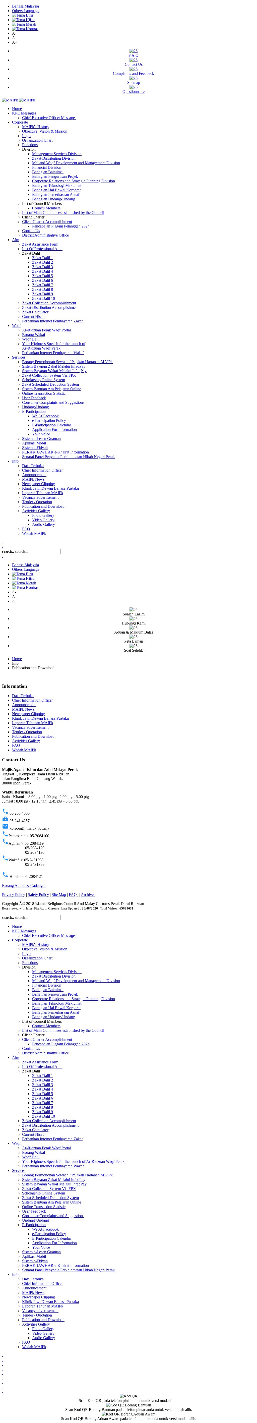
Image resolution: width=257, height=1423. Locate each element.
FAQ (26, 529)
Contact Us (134, 64)
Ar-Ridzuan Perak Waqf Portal (46, 330)
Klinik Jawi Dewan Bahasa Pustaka (50, 488)
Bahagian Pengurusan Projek (55, 176)
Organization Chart (37, 140)
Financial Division (46, 167)
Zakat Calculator (35, 312)
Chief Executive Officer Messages (49, 118)
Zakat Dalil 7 (42, 285)
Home (17, 108)
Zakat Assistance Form (40, 244)
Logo (26, 136)
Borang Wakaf (33, 334)
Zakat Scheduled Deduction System (50, 384)
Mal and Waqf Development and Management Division (76, 163)
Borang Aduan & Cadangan (24, 885)
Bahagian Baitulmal (47, 172)
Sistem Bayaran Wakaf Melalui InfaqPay (54, 371)
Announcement (34, 475)
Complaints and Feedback (133, 73)
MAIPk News (33, 479)
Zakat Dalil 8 (42, 289)
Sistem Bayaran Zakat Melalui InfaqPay (53, 366)
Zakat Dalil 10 (43, 298)
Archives (88, 894)
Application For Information (54, 429)
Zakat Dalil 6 (42, 280)
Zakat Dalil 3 (42, 267)
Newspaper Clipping (38, 484)
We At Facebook (45, 416)
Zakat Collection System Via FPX (49, 375)
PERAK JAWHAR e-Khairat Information (55, 452)
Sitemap (133, 82)
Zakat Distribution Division (54, 158)
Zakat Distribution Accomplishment (50, 307)
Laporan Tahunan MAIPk (42, 493)
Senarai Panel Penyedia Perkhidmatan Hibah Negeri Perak (68, 456)
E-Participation (34, 411)
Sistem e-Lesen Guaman (41, 438)
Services (18, 357)
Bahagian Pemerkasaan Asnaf (55, 194)
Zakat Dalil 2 (42, 262)
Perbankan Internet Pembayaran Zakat (52, 321)
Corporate (20, 122)
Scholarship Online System (43, 380)
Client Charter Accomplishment (47, 221)
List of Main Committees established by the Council (63, 212)
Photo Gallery (43, 515)
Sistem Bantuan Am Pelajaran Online (51, 389)
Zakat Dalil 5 (42, 276)
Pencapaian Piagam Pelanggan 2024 (61, 226)
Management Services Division (57, 154)
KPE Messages (24, 113)
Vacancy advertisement (40, 497)
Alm (15, 240)
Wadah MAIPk (34, 533)
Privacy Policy (13, 894)
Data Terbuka (33, 466)
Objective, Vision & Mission (44, 131)
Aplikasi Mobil (34, 443)
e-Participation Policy (49, 420)
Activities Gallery (36, 511)
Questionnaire (133, 91)
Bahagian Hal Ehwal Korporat (56, 190)
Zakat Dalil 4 (42, 271)
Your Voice (41, 434)
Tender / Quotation (37, 502)
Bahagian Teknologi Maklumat (56, 185)
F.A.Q (133, 55)
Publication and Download (43, 506)
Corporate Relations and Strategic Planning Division (73, 181)
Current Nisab (33, 316)
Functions (30, 145)
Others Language (25, 11)
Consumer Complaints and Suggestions (53, 402)
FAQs (73, 894)
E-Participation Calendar (51, 425)
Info (15, 461)
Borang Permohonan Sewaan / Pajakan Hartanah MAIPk (67, 362)
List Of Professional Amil (42, 249)
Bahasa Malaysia (25, 6)
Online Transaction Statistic (44, 393)
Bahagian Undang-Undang (53, 199)
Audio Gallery (43, 524)
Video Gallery (43, 520)
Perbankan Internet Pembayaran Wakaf (53, 353)
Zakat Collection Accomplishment (49, 303)
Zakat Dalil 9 (42, 294)
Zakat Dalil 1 (42, 258)
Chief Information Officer (42, 470)
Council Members (46, 208)
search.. (8, 551)
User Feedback (34, 398)
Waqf (16, 325)
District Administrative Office (45, 235)
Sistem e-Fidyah (35, 447)
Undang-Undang (35, 407)
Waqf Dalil (30, 339)
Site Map (59, 894)
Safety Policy (38, 894)
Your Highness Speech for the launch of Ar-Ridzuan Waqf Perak (53, 345)
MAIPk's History (35, 127)
